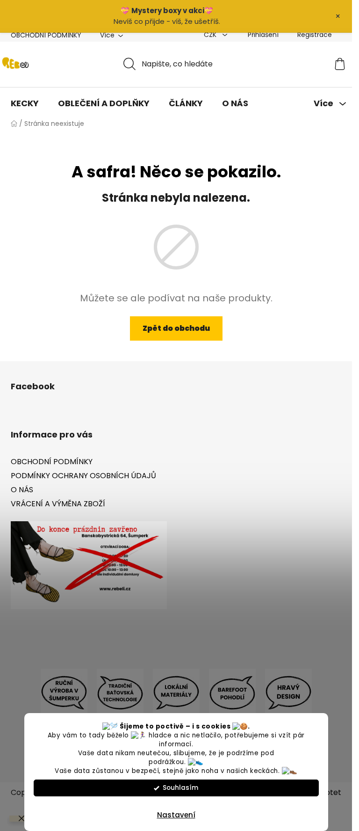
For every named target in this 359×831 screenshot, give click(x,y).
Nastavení (176, 815)
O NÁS (22, 489)
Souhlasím (180, 787)
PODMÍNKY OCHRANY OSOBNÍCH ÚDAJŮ (83, 475)
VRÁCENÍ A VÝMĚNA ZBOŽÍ (58, 503)
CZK (211, 34)
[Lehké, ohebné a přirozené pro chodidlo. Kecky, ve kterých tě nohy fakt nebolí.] (232, 691)
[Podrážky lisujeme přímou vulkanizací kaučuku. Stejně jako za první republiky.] (120, 691)
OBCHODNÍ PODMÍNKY (46, 35)
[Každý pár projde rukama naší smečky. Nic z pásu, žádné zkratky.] (64, 691)
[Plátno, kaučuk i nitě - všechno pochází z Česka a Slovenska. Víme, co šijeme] (176, 691)
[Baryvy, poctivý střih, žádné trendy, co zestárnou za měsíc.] (288, 691)
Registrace (314, 34)
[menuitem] (24, 103)
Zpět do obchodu (176, 328)
